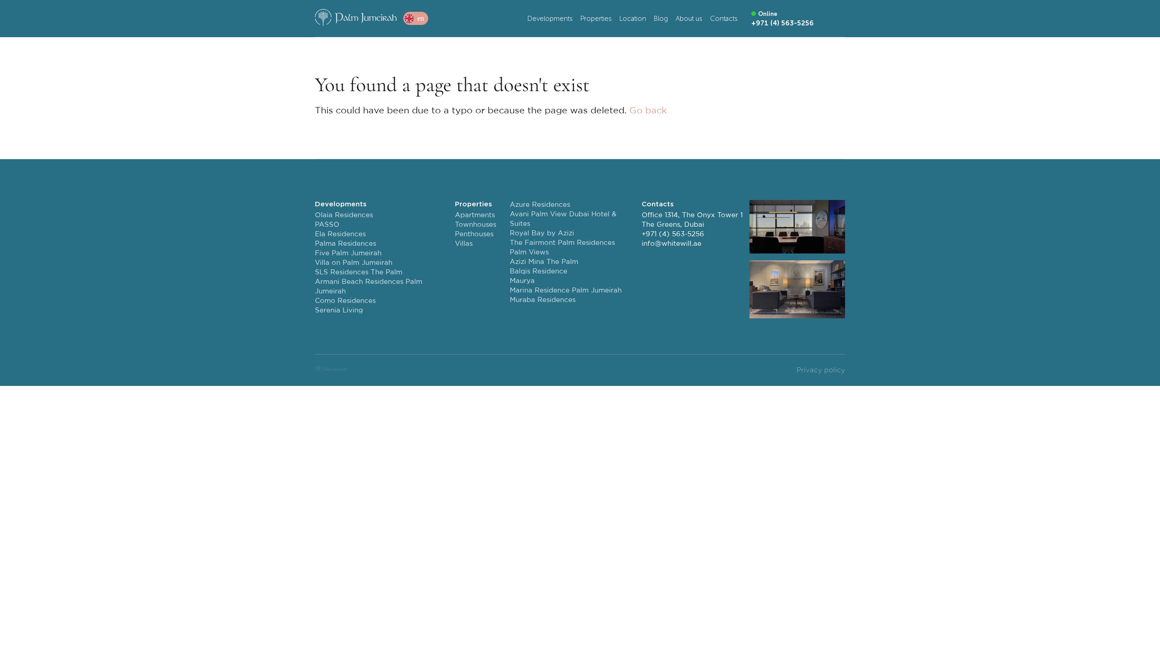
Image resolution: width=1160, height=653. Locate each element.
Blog (661, 19)
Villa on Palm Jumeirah (353, 262)
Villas (464, 243)
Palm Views (529, 252)
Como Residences (345, 300)
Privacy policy (821, 370)
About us (689, 19)
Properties (596, 19)
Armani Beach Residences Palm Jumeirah (368, 286)
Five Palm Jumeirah (348, 253)
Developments (550, 19)
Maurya (522, 281)
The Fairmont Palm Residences (562, 242)
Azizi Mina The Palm (544, 261)
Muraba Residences (542, 300)
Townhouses (475, 224)
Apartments (475, 215)
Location (632, 19)
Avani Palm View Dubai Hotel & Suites (563, 219)
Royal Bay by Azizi (542, 233)
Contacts (724, 19)
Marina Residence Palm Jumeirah (566, 290)
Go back (648, 110)
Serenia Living (339, 310)
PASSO (327, 224)
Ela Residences (340, 234)
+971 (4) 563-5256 (673, 234)
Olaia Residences (344, 215)
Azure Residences (540, 204)
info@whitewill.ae (671, 243)
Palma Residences (345, 243)
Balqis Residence (538, 271)
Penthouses (474, 234)
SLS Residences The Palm (358, 272)
